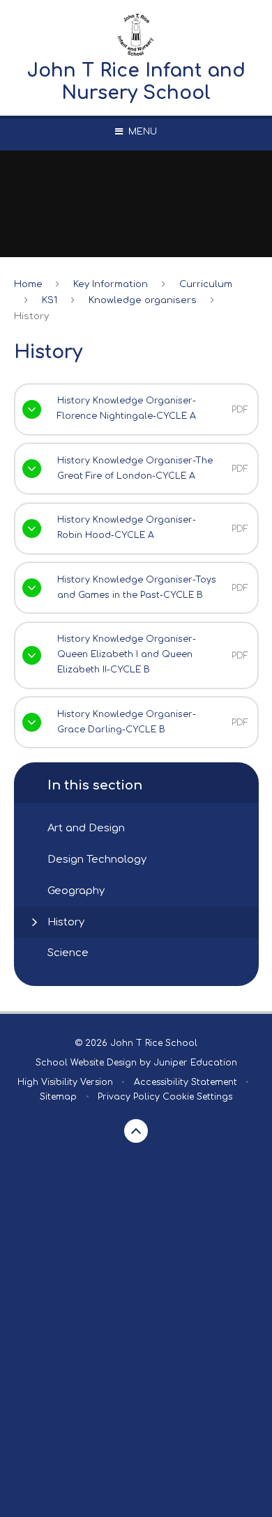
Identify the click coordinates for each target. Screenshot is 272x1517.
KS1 (49, 300)
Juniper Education (195, 1063)
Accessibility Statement (185, 1082)
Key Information (110, 284)
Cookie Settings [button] (197, 1097)
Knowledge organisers (143, 300)
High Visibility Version (65, 1082)
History (31, 316)
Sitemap (58, 1097)
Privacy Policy (129, 1097)
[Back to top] (136, 1131)
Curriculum (205, 284)
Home (28, 284)
